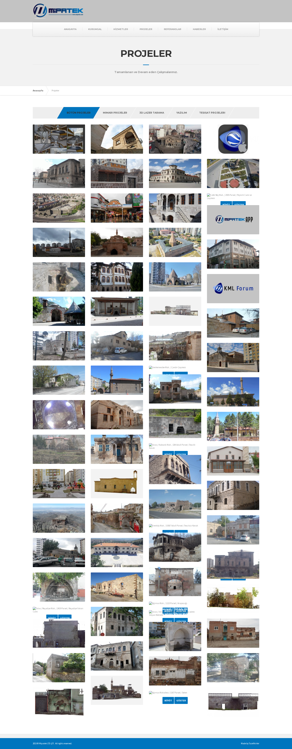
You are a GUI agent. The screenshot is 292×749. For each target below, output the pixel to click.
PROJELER (146, 29)
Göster (239, 204)
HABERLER (199, 29)
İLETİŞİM (223, 29)
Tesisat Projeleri (212, 112)
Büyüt (226, 204)
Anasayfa (38, 90)
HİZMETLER (120, 29)
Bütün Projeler (79, 112)
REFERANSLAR (172, 29)
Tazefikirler (254, 743)
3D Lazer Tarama (151, 112)
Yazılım (181, 112)
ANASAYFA (70, 29)
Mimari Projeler (115, 112)
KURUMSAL (95, 29)
